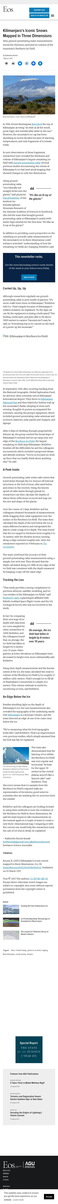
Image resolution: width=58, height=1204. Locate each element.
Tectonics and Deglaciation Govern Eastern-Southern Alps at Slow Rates (26, 1098)
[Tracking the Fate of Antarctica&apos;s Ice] (11, 910)
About (6, 1170)
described (37, 124)
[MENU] (53, 16)
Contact (6, 1180)
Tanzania (30, 954)
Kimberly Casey (11, 598)
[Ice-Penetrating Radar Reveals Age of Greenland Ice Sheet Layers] (11, 923)
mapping (45, 950)
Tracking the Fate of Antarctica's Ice (34, 906)
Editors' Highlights (15, 1093)
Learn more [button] (18, 1200)
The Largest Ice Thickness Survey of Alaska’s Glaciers (34, 932)
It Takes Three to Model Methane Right (27, 1082)
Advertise (6, 1186)
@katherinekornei (39, 841)
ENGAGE (6, 1173)
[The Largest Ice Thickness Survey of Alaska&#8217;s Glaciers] (11, 936)
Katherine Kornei (11, 55)
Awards (5, 1176)
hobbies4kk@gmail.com (16, 841)
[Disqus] (29, 996)
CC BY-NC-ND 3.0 (39, 878)
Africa (13, 950)
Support (39, 10)
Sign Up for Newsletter (39, 15)
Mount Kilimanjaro (9, 954)
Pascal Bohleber (11, 198)
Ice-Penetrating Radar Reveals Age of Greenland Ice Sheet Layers (35, 920)
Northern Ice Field (25, 441)
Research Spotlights (15, 1080)
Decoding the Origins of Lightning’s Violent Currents (26, 1114)
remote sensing (21, 954)
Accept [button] (49, 1197)
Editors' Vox (13, 1110)
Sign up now (29, 277)
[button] (29, 267)
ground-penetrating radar (26, 162)
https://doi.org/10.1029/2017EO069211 (22, 867)
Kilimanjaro (14, 715)
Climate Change (21, 950)
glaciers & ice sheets (34, 950)
